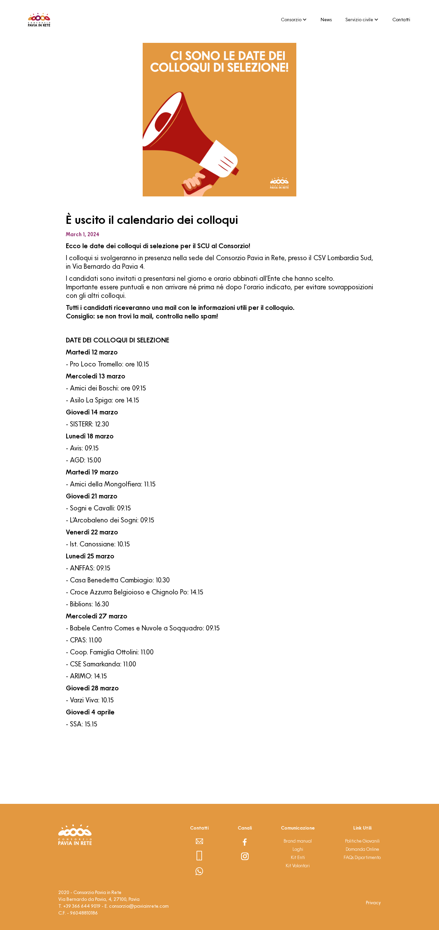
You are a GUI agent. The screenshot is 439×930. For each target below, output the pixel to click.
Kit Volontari (298, 865)
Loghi (298, 849)
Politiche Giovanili (362, 840)
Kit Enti (298, 857)
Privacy (373, 902)
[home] (39, 20)
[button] (294, 19)
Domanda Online (362, 849)
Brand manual (298, 840)
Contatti (401, 19)
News (326, 19)
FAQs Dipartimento (362, 857)
